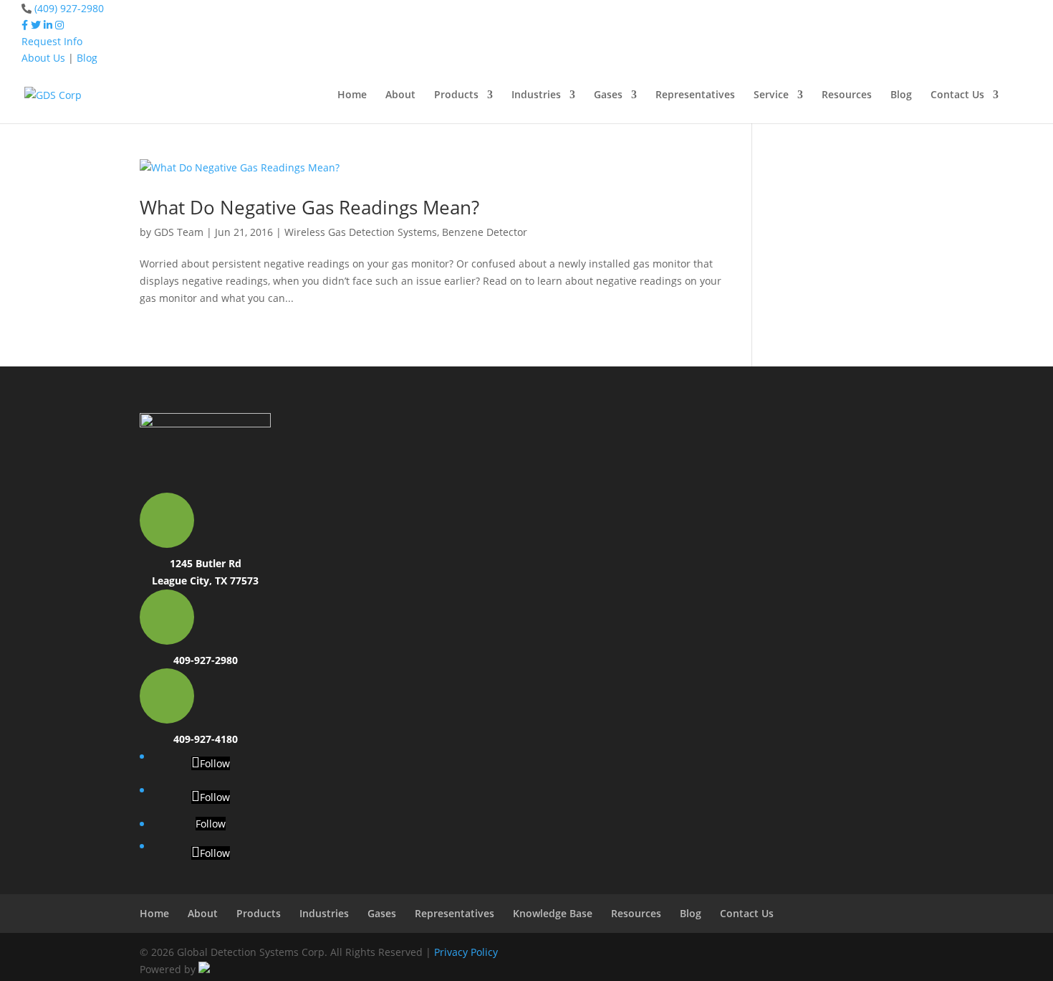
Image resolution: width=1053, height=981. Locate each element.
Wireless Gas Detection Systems (360, 232)
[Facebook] (24, 25)
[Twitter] (36, 25)
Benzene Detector (484, 232)
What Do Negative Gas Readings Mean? (309, 207)
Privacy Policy (466, 952)
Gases (608, 95)
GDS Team (178, 232)
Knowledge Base (552, 913)
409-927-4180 (205, 739)
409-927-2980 (205, 660)
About (400, 95)
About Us (43, 58)
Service (771, 95)
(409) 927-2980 (69, 8)
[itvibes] (204, 969)
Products (456, 95)
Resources (847, 95)
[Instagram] (59, 25)
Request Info (51, 41)
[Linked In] (48, 25)
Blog (87, 58)
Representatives (695, 95)
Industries (536, 95)
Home (352, 95)
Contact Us (957, 95)
